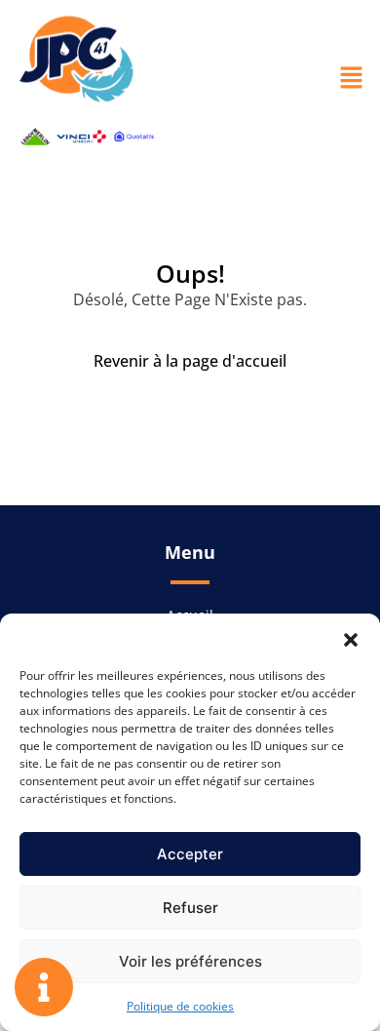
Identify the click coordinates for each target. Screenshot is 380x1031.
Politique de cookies (180, 1006)
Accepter (190, 854)
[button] (351, 638)
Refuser (190, 907)
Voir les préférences (190, 961)
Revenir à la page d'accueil (190, 361)
